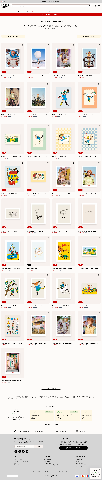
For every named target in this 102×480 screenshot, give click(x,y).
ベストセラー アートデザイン (21, 461)
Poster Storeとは (48, 459)
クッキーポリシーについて (43, 471)
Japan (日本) (12, 476)
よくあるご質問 (79, 463)
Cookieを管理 (79, 466)
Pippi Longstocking (15, 17)
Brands (8, 17)
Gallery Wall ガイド (18, 459)
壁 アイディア (17, 465)
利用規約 (34, 471)
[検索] (89, 5)
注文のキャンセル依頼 (81, 465)
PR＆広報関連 (47, 461)
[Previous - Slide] (28, 415)
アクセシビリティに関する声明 (51, 465)
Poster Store (54, 475)
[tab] (95, 6)
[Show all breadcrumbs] (2, 17)
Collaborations (47, 463)
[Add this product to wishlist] (22, 45)
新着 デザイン (17, 463)
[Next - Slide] (94, 415)
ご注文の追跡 (79, 459)
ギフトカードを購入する (74, 448)
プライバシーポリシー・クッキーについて (60, 471)
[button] (95, 473)
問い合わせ (78, 461)
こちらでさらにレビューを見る (51, 424)
